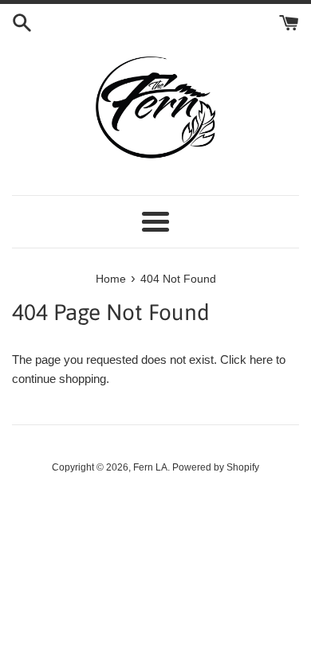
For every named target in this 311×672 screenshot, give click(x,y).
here (261, 359)
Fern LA (150, 467)
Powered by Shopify (215, 467)
